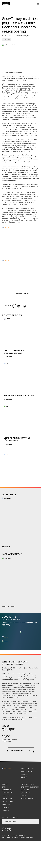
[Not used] (4, 829)
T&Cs (3, 835)
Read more (8, 357)
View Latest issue (27, 768)
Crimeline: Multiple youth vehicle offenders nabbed (18, 439)
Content (5, 784)
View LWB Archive (27, 771)
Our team (24, 774)
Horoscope (6, 807)
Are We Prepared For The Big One (19, 395)
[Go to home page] (6, 4)
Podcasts (5, 810)
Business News (7, 793)
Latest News (6, 39)
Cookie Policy (11, 835)
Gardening (6, 804)
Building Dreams (27, 798)
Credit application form (30, 787)
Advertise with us (27, 784)
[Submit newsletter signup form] (34, 821)
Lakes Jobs (25, 790)
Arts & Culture (7, 801)
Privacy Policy (22, 835)
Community (6, 795)
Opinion (4, 787)
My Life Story (7, 798)
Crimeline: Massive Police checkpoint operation (15, 351)
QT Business (25, 793)
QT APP (23, 795)
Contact (24, 777)
